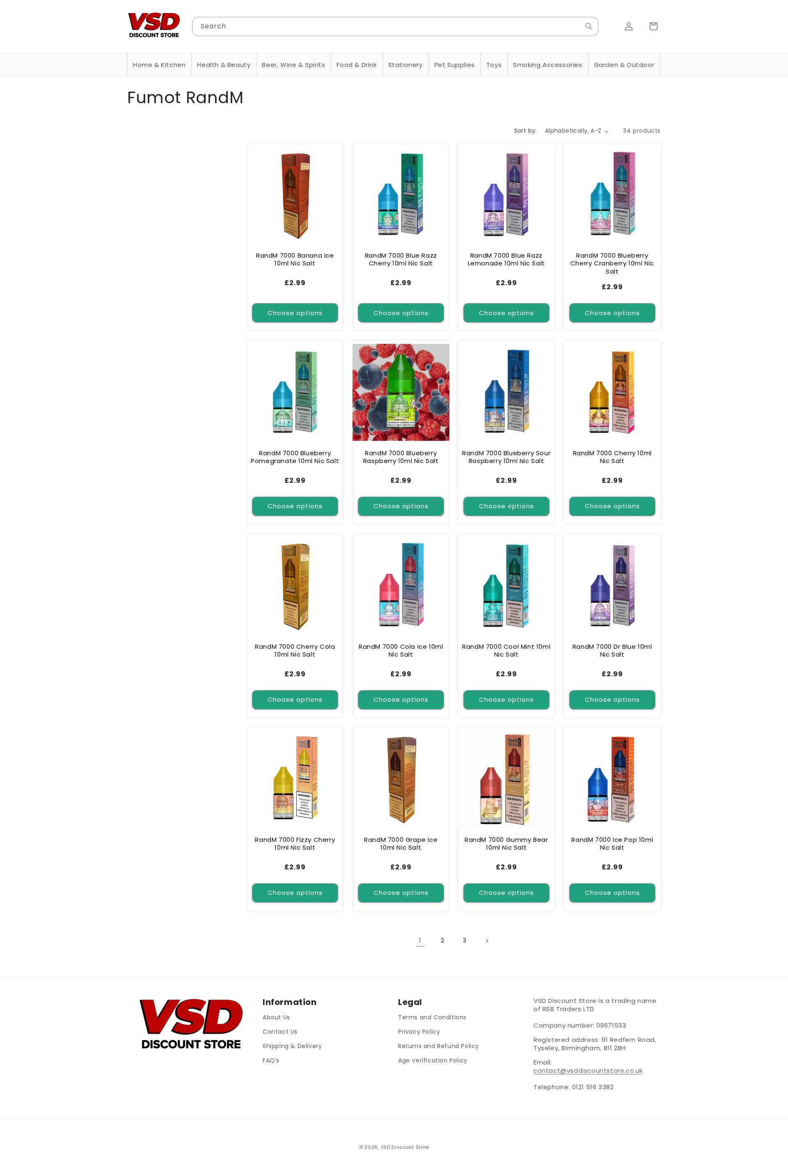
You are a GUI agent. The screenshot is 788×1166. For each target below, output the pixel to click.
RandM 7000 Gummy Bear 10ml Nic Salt (506, 844)
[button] (159, 64)
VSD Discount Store (405, 1147)
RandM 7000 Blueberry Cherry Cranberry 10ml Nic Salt (612, 263)
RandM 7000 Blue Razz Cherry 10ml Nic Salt (400, 259)
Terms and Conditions (432, 1017)
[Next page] (487, 941)
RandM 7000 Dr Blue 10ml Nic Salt (612, 650)
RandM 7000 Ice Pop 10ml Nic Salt (612, 844)
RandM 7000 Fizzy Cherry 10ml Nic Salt (295, 844)
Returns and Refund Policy (438, 1046)
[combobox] (395, 26)
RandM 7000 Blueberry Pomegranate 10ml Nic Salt (295, 457)
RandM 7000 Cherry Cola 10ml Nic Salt (295, 650)
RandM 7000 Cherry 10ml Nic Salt (612, 457)
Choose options (295, 313)
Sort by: (525, 131)
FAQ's (271, 1060)
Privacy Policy (419, 1032)
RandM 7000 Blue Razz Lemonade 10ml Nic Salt (506, 259)
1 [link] (420, 940)
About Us (276, 1017)
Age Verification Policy (432, 1060)
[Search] (589, 26)
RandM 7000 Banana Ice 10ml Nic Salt (295, 259)
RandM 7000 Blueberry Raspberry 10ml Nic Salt (400, 457)
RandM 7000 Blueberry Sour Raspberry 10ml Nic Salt (506, 457)
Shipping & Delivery (292, 1046)
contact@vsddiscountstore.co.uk (588, 1070)
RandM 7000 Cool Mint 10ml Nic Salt (506, 650)
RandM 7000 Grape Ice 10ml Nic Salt (401, 844)
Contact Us (280, 1032)
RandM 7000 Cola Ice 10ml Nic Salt (401, 650)
